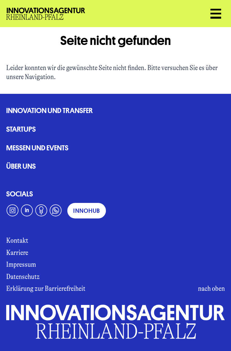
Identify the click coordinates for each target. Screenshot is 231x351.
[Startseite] (45, 14)
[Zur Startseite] (115, 322)
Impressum (21, 264)
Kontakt (17, 240)
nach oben (211, 288)
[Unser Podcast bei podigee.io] (41, 210)
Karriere (17, 252)
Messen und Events (37, 148)
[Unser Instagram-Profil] (12, 210)
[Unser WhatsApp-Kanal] (55, 210)
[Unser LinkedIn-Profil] (27, 210)
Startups (21, 129)
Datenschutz (23, 276)
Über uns (21, 166)
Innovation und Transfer (49, 110)
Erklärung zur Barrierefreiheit (45, 288)
